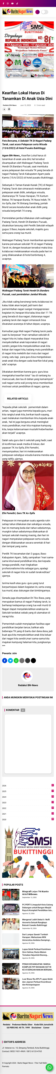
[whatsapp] (16, 660)
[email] (27, 660)
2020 (28, 819)
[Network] (37, 12)
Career (46, 1027)
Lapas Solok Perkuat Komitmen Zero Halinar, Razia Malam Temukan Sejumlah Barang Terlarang (36, 952)
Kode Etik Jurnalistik (43, 1024)
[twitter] (10, 660)
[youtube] (12, 3)
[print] (21, 660)
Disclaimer (36, 1027)
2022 (28, 808)
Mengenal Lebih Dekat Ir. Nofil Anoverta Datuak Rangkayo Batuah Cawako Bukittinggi (36, 922)
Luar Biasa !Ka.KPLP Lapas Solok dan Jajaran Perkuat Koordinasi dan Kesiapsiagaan (37, 982)
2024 (28, 797)
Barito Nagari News (25, 1063)
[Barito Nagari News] (17, 14)
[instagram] (7, 3)
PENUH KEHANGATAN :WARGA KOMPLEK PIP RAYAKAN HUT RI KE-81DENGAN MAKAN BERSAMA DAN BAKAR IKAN (37, 967)
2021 (28, 814)
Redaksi (6, 1024)
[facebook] (3, 3)
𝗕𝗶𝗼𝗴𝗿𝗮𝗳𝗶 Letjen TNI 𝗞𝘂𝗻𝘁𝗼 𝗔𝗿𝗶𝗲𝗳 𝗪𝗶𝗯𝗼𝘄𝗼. (35, 893)
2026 (28, 785)
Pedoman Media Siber (22, 1024)
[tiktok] (17, 3)
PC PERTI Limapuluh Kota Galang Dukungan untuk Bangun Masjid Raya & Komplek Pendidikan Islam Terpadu (37, 907)
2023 (28, 802)
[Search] (53, 3)
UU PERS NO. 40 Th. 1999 (18, 1027)
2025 (28, 791)
